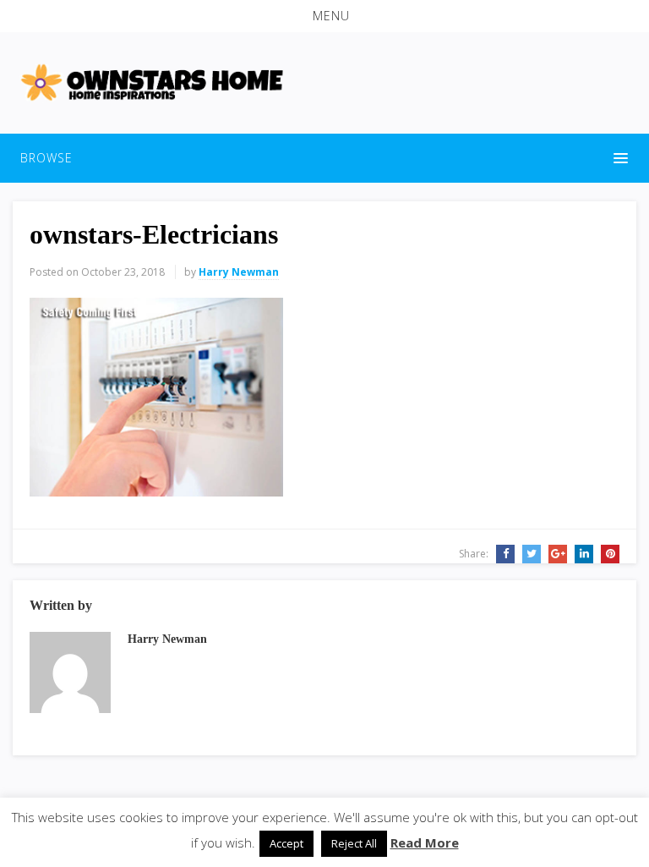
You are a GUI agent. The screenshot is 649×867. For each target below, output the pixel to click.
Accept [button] (286, 843)
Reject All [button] (354, 843)
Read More (424, 842)
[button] (324, 16)
